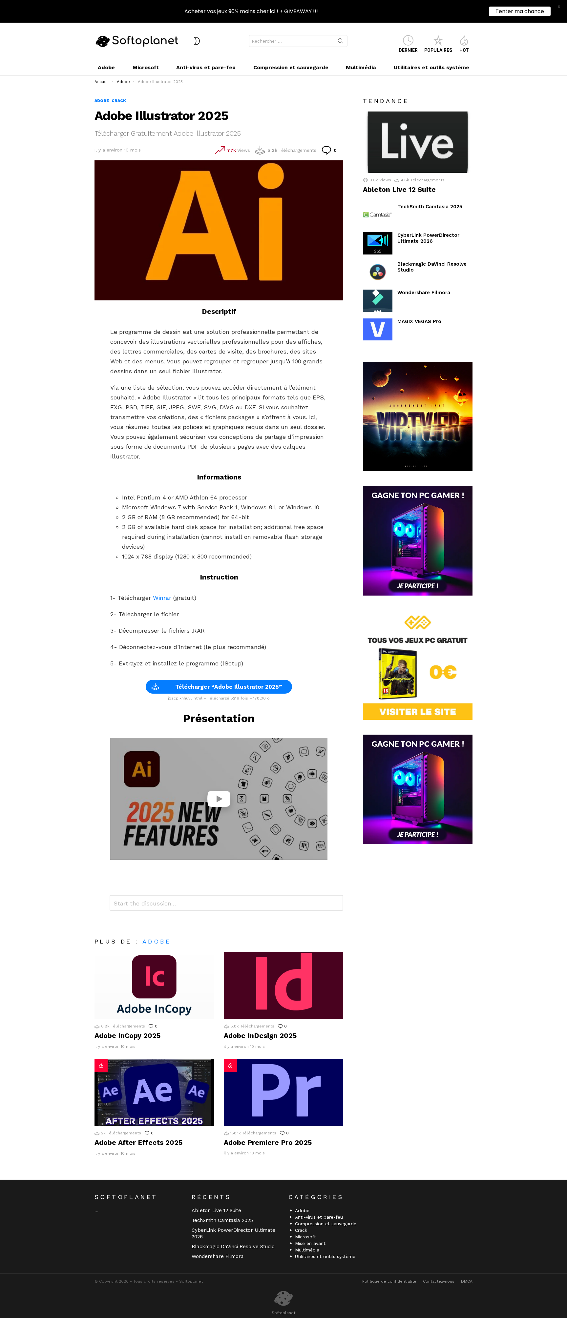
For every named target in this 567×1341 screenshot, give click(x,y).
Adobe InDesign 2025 (260, 1035)
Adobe (106, 67)
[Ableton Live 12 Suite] (417, 142)
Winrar (162, 597)
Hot (464, 50)
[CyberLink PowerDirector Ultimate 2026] (377, 243)
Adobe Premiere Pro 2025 (268, 1142)
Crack (301, 1230)
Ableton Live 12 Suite (399, 189)
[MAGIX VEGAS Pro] (377, 329)
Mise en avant (310, 1243)
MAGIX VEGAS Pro (419, 321)
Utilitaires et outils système (431, 67)
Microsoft (146, 67)
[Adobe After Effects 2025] (154, 1092)
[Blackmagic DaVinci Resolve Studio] (377, 272)
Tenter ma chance (519, 11)
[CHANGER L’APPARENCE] (197, 41)
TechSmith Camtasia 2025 (429, 207)
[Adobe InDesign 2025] (283, 985)
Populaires (438, 50)
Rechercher (340, 42)
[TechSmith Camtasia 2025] (377, 215)
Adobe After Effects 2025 (138, 1142)
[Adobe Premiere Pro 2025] (283, 1092)
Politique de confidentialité (389, 1281)
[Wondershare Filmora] (377, 301)
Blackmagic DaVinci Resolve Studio (233, 1247)
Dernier (408, 50)
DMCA (466, 1281)
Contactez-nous (438, 1281)
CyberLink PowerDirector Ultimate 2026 (428, 238)
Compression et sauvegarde (290, 67)
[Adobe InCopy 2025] (154, 985)
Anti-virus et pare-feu (206, 67)
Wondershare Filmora (423, 292)
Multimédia (361, 67)
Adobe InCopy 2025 (127, 1035)
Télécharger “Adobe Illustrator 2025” (228, 686)
